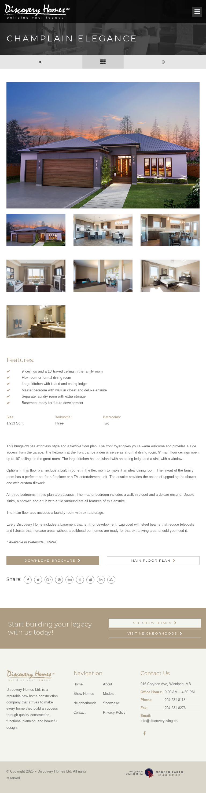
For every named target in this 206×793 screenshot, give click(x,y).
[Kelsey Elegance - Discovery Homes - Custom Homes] (41, 62)
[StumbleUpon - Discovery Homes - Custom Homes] (111, 580)
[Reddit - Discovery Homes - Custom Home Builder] (90, 580)
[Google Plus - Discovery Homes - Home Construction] (49, 580)
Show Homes (83, 694)
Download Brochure (49, 560)
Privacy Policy (114, 712)
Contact (79, 712)
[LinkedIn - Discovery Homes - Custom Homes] (101, 580)
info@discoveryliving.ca (159, 721)
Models (108, 694)
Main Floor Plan (150, 560)
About (107, 684)
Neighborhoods (85, 703)
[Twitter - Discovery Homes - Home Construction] (38, 580)
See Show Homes (152, 623)
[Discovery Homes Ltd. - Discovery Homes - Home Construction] (37, 11)
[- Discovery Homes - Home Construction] (191, 778)
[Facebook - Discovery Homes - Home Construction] (28, 580)
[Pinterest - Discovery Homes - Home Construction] (59, 580)
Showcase (111, 703)
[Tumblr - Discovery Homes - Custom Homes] (80, 580)
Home (78, 684)
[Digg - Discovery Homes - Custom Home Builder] (69, 580)
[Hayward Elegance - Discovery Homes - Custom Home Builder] (165, 62)
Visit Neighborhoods (152, 633)
